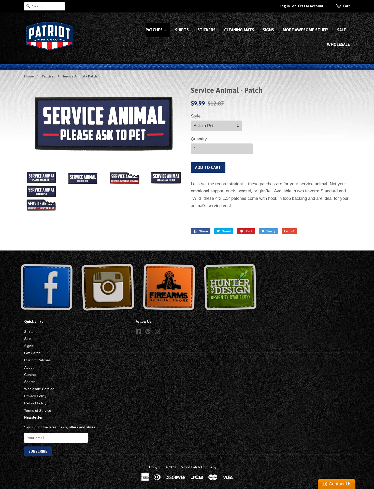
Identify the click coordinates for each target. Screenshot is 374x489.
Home (29, 76)
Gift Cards (32, 353)
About (29, 367)
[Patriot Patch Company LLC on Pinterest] (148, 333)
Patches (155, 30)
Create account (310, 6)
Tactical (48, 76)
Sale (341, 30)
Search (30, 382)
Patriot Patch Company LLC (201, 467)
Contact (30, 375)
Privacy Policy (35, 396)
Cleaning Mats (239, 30)
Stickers (206, 30)
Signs (268, 30)
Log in (285, 6)
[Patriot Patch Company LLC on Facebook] (138, 333)
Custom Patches (37, 360)
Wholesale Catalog (39, 389)
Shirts (182, 30)
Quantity (199, 139)
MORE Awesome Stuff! (305, 30)
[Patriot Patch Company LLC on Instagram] (157, 333)
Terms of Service (37, 410)
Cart (346, 6)
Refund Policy (35, 403)
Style (195, 116)
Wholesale (338, 44)
